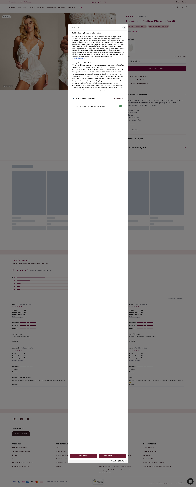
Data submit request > (78, 58)
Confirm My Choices (112, 456)
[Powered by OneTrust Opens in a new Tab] (119, 461)
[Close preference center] (124, 27)
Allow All (83, 456)
